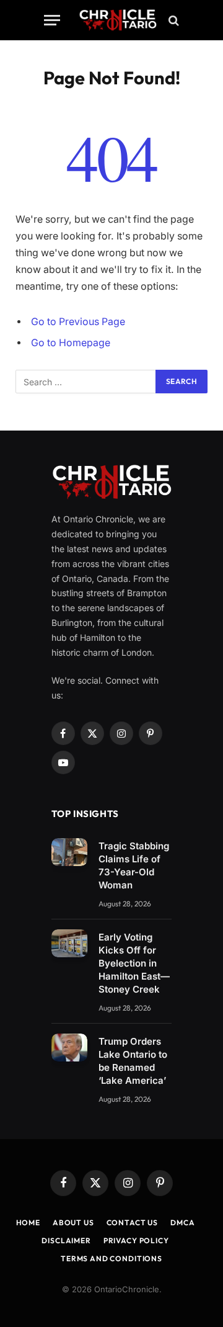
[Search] (172, 20)
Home (28, 1222)
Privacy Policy (136, 1240)
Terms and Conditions (111, 1258)
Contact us (132, 1222)
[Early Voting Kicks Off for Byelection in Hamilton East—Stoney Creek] (69, 943)
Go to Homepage (70, 343)
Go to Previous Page (78, 322)
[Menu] (52, 20)
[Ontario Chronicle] (118, 20)
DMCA (182, 1222)
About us (73, 1222)
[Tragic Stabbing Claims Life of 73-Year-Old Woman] (69, 852)
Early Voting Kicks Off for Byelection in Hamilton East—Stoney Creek (134, 963)
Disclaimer (66, 1240)
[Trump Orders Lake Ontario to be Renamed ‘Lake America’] (69, 1047)
